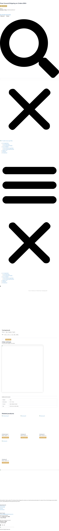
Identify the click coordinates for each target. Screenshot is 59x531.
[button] (29, 48)
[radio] (7, 332)
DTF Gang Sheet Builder (7, 145)
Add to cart (8, 339)
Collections (33, 290)
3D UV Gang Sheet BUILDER (8, 149)
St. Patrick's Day (38, 290)
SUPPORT (4, 151)
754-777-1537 (2, 14)
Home (29, 290)
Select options (5, 437)
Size (2, 334)
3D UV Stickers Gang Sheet (8, 148)
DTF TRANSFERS (5, 143)
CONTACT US (4, 150)
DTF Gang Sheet (6, 144)
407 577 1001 (8, 14)
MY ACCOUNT (4, 152)
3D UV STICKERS (5, 146)
